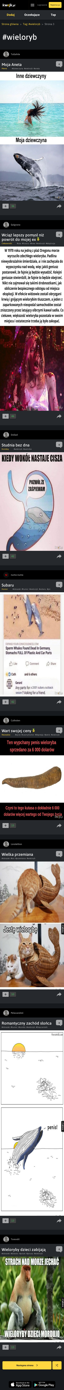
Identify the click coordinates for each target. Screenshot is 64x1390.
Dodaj (11, 14)
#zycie (18, 735)
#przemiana (20, 858)
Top (53, 14)
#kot (12, 858)
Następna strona (25, 1365)
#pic (49, 589)
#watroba (27, 449)
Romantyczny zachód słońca (27, 1023)
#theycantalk (41, 1027)
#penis (47, 735)
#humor (25, 589)
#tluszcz (25, 243)
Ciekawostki (7, 243)
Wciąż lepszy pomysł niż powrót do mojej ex (23, 237)
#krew (32, 243)
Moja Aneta (12, 64)
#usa (19, 243)
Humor (5, 589)
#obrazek (17, 589)
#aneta (37, 68)
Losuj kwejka (57, 1365)
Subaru (8, 585)
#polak (22, 1253)
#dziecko (14, 1253)
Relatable (6, 735)
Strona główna (10, 24)
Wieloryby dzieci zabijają (24, 1249)
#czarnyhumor (27, 735)
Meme (4, 68)
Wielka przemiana (17, 854)
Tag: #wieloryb (31, 24)
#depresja (39, 735)
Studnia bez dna (16, 445)
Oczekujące (32, 14)
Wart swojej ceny (17, 731)
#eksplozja (50, 243)
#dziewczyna (17, 68)
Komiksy (5, 449)
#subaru (42, 589)
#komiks (21, 1027)
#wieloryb (28, 68)
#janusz (29, 1253)
